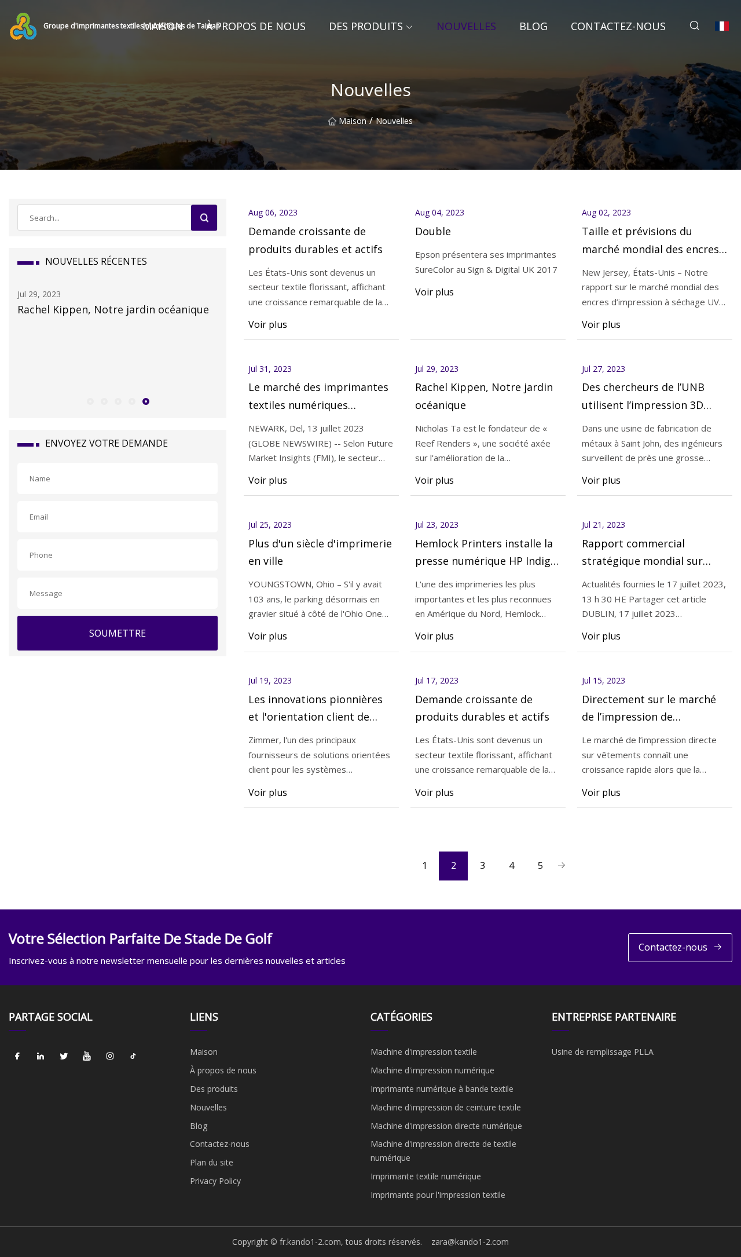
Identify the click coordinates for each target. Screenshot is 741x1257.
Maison (162, 26)
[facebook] (17, 1056)
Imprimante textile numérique (425, 1176)
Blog (533, 26)
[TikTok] (133, 1056)
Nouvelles (466, 26)
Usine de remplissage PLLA (603, 1051)
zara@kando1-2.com (470, 1241)
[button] (90, 401)
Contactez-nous (618, 26)
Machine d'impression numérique (432, 1070)
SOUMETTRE (117, 633)
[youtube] (87, 1056)
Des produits (366, 26)
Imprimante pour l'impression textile (437, 1194)
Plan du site (211, 1162)
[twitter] (63, 1056)
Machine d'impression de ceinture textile (445, 1107)
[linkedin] (40, 1056)
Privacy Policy (215, 1180)
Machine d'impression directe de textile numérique (443, 1150)
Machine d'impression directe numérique (446, 1125)
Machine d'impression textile (423, 1051)
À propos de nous (256, 26)
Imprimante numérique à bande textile (441, 1088)
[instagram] (110, 1056)
